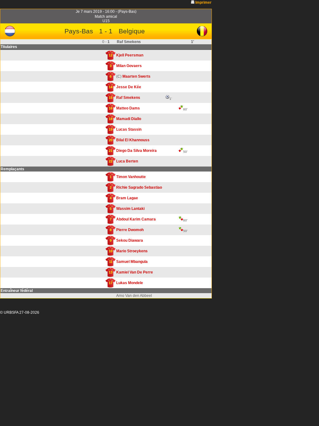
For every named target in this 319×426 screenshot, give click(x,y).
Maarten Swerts (136, 76)
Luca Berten (127, 161)
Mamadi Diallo (128, 119)
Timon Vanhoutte (131, 177)
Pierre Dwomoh (130, 230)
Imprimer (203, 2)
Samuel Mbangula (132, 261)
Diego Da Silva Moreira (136, 150)
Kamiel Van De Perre (134, 272)
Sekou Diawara (129, 240)
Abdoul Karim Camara (136, 219)
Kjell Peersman (129, 55)
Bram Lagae (127, 198)
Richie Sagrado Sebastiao (139, 187)
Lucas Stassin (128, 129)
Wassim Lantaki (130, 208)
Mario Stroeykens (132, 251)
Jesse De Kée (128, 87)
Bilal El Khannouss (133, 140)
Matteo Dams (128, 108)
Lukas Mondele (129, 283)
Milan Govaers (129, 66)
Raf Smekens (128, 97)
